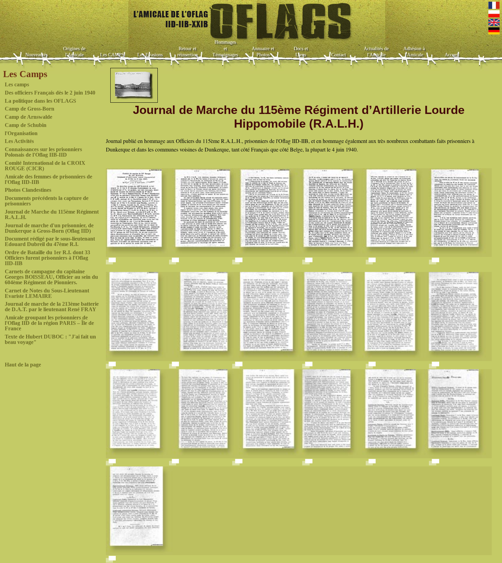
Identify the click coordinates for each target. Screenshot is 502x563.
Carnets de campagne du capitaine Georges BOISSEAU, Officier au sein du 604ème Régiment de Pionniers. (51, 277)
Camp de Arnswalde (28, 117)
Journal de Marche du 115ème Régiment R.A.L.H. (52, 214)
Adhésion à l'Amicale (414, 52)
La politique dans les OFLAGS (40, 101)
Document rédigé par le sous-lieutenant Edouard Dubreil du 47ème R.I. (50, 241)
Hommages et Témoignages (225, 48)
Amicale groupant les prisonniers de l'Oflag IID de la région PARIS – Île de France (49, 323)
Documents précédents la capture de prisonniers (46, 200)
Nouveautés (36, 54)
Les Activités (19, 141)
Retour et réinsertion (187, 52)
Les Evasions (150, 54)
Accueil (452, 54)
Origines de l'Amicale (74, 52)
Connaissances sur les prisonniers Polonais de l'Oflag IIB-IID (43, 152)
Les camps (17, 84)
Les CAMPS (112, 54)
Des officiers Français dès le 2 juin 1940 (50, 93)
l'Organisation (21, 133)
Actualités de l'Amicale (376, 52)
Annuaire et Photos (263, 52)
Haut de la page (23, 364)
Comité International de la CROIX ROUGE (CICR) (45, 165)
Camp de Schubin (25, 125)
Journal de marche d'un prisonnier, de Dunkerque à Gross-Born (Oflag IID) (49, 228)
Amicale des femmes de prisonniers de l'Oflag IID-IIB (48, 179)
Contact (338, 54)
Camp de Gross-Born (29, 109)
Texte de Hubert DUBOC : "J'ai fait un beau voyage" (50, 339)
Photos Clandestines (28, 190)
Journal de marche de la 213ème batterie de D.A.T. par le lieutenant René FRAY (52, 306)
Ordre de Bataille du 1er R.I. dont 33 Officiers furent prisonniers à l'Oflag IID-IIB (47, 257)
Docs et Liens (301, 52)
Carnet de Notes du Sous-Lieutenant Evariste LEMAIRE (47, 293)
